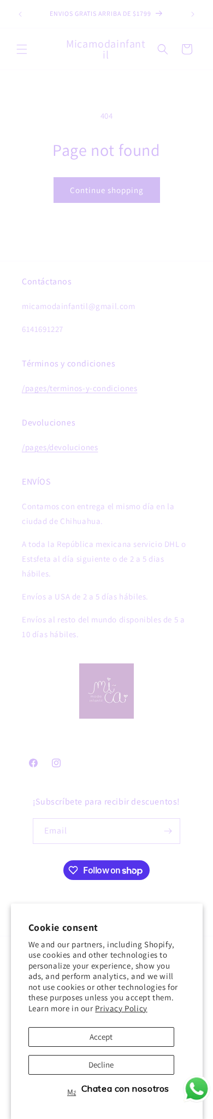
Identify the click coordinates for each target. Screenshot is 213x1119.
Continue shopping (107, 190)
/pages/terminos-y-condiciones (79, 388)
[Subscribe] (168, 831)
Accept (101, 1036)
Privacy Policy (121, 1008)
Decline (101, 1064)
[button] (22, 49)
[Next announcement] (193, 14)
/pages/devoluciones (60, 447)
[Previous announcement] (20, 14)
